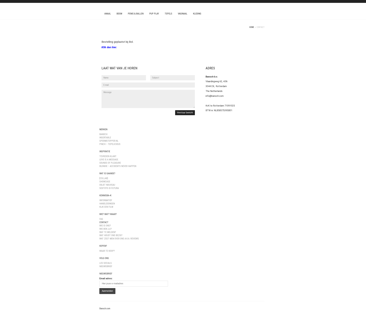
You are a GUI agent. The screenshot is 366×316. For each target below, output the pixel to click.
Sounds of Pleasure (110, 163)
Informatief (105, 200)
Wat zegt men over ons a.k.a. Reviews (119, 238)
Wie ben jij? (105, 229)
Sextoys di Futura (109, 188)
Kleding (197, 13)
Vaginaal (182, 13)
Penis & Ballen (136, 13)
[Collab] (103, 178)
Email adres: (105, 278)
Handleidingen (107, 203)
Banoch (103, 134)
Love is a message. (109, 159)
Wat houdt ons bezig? (110, 235)
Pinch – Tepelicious (109, 144)
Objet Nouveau (107, 185)
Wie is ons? (105, 225)
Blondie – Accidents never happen (117, 166)
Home (251, 27)
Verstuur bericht (185, 112)
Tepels (168, 13)
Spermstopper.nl (108, 140)
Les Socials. (105, 263)
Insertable (105, 137)
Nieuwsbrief (105, 266)
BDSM (119, 13)
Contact (103, 222)
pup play (154, 13)
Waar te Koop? (107, 251)
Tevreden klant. (108, 156)
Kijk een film (106, 207)
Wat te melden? (107, 232)
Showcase (104, 181)
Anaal (107, 13)
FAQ (101, 219)
